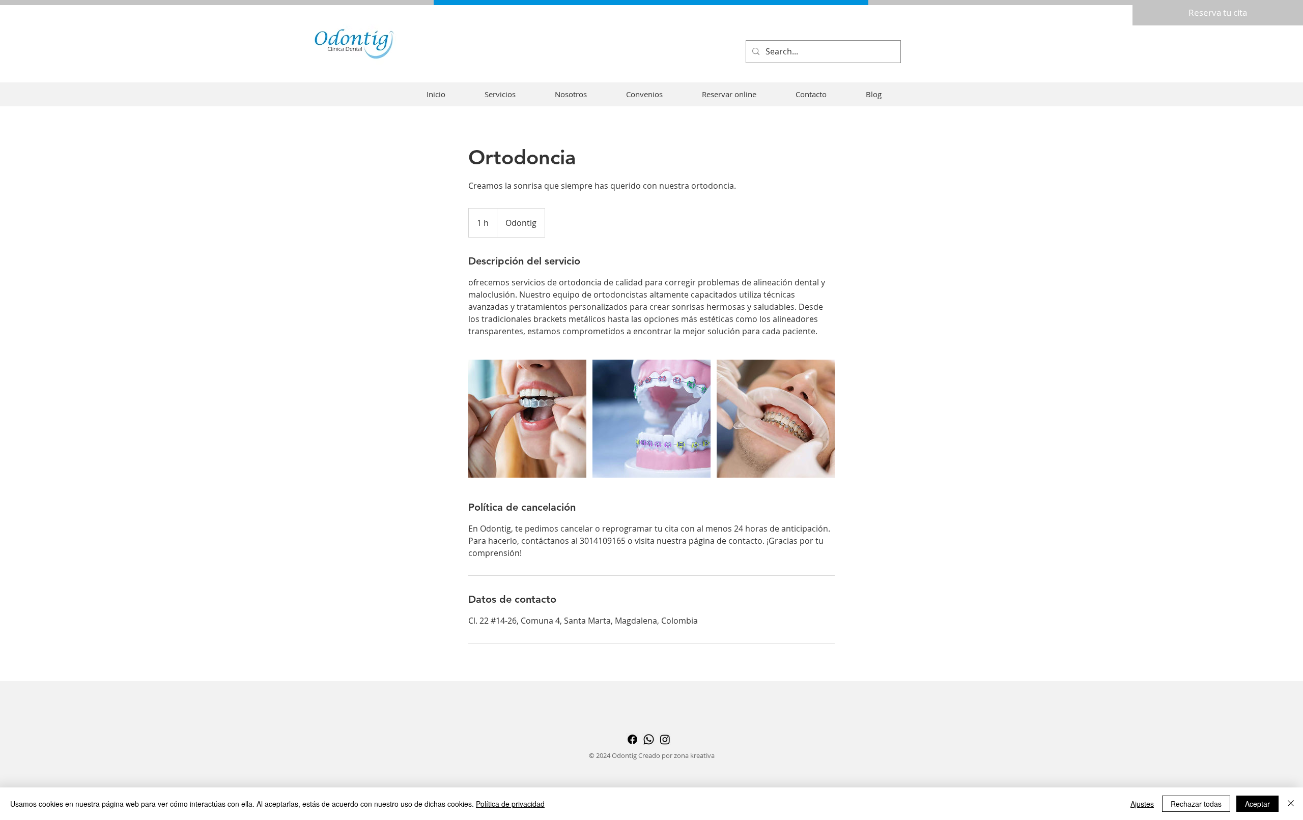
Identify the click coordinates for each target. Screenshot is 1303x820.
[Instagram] (665, 739)
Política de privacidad (510, 804)
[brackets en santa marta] (527, 419)
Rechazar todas (1196, 804)
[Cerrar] (1291, 804)
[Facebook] (632, 739)
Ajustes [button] (1142, 804)
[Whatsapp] (648, 739)
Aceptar (1257, 804)
